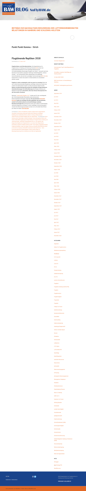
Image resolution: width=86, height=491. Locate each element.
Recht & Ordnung (31, 114)
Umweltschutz (57, 432)
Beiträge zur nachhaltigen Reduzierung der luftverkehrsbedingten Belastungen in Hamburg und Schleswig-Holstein (45, 29)
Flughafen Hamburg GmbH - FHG (28, 124)
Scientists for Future (58, 399)
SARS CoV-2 (56, 396)
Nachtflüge (40, 113)
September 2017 (58, 206)
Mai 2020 (56, 103)
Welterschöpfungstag (59, 447)
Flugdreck (19, 124)
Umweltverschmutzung (59, 435)
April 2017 (56, 222)
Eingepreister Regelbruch (17, 123)
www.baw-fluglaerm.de (59, 60)
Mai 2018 (56, 179)
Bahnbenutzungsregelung (60, 250)
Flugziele (56, 303)
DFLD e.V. (33, 121)
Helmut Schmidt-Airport (59, 329)
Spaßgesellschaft (58, 415)
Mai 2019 (56, 139)
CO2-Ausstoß (57, 257)
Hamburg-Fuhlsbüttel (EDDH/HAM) (36, 126)
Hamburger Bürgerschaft (28, 113)
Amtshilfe (26, 118)
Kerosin (55, 333)
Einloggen (56, 461)
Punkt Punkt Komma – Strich (38, 127)
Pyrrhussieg (14, 129)
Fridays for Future (58, 306)
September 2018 (58, 166)
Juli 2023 (56, 96)
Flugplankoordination (43, 124)
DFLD (55, 267)
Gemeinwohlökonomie (59, 313)
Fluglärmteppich (41, 111)
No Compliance (19, 127)
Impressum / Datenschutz (11, 479)
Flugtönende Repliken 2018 (26, 58)
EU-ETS (56, 276)
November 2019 (57, 120)
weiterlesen (25, 108)
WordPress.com (32, 488)
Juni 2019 (56, 136)
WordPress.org (57, 468)
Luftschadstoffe (58, 349)
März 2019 (56, 146)
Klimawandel (57, 339)
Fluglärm (30, 111)
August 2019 (57, 129)
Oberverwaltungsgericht (59, 369)
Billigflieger (56, 253)
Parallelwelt (30, 127)
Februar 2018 (57, 189)
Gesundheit (14, 113)
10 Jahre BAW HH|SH (59, 77)
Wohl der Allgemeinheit (32, 116)
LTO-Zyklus (56, 346)
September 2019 (58, 126)
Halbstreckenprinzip (58, 323)
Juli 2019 (56, 133)
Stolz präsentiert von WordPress (13, 488)
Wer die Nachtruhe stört (26, 131)
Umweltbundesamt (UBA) (60, 422)
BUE (46, 76)
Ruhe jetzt (19, 129)
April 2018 (56, 182)
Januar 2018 (57, 192)
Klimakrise (56, 336)
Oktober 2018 (57, 163)
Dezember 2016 (57, 235)
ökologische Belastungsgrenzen (61, 376)
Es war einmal (32, 123)
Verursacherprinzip (58, 443)
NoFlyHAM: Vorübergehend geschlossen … (63, 85)
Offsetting (56, 372)
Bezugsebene (39, 118)
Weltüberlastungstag (59, 450)
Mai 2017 (56, 219)
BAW (37, 68)
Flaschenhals (14, 124)
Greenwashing (19, 113)
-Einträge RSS (58, 465)
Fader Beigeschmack (39, 123)
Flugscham (56, 300)
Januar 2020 (57, 113)
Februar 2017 (57, 229)
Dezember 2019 (57, 116)
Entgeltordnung (57, 270)
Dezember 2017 (57, 196)
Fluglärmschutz (35, 111)
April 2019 (56, 143)
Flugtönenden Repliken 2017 (23, 95)
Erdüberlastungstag (58, 273)
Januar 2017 (57, 232)
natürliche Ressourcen (59, 359)
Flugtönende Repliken (16, 126)
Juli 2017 (56, 212)
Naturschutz (57, 362)
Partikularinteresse (58, 386)
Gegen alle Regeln (25, 126)
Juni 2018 (56, 176)
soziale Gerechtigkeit (59, 409)
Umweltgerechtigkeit (23, 116)
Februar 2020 (57, 110)
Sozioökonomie (57, 412)
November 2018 (57, 159)
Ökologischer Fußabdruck (59, 379)
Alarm (17, 118)
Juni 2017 (56, 215)
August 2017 (57, 209)
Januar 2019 (57, 153)
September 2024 (58, 93)
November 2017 (57, 199)
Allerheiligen (21, 118)
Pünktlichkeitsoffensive (23, 114)
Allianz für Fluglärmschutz (60, 247)
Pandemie (56, 382)
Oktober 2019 (57, 123)
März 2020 (56, 106)
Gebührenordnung (58, 310)
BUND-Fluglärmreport (22, 119)
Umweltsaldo (57, 429)
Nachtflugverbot (15, 114)
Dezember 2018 (57, 156)
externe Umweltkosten (23, 111)
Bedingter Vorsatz (32, 118)
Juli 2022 (56, 100)
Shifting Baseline (39, 114)
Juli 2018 (56, 172)
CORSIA (56, 260)
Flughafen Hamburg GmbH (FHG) (61, 286)
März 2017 (56, 225)
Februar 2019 (57, 149)
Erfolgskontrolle (25, 123)
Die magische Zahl (39, 121)
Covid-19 (56, 263)
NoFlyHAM (25, 127)
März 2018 (56, 186)
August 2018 (57, 169)
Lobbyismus (35, 113)
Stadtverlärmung (15, 116)
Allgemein (56, 243)
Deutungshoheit (28, 121)
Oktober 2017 (57, 202)
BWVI (42, 76)
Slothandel (56, 405)
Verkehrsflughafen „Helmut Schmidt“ (28, 129)
